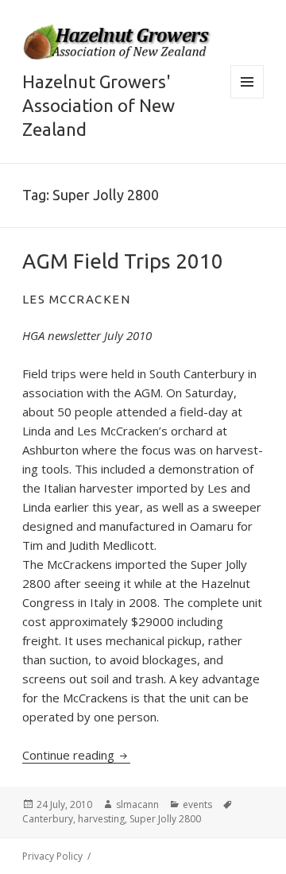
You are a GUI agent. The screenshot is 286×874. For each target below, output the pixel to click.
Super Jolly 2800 (165, 819)
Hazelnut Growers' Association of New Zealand (98, 105)
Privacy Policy (52, 856)
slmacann (137, 804)
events (197, 804)
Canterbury (47, 819)
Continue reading (76, 755)
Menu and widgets (247, 98)
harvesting (101, 819)
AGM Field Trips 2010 (122, 261)
